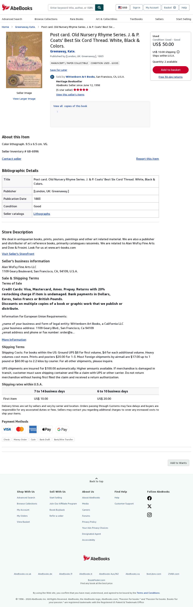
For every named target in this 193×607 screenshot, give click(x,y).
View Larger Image (24, 98)
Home (5, 26)
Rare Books (76, 18)
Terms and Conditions (148, 592)
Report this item (147, 158)
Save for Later (58, 69)
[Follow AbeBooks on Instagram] (149, 515)
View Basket (23, 521)
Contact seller (11, 158)
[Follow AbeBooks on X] (149, 506)
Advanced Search (12, 18)
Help (184, 7)
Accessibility (88, 539)
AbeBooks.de (45, 573)
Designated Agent (91, 533)
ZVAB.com (173, 573)
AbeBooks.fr (65, 573)
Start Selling (183, 18)
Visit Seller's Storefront (18, 254)
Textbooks (136, 18)
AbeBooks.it (85, 573)
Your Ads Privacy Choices (95, 527)
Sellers (159, 18)
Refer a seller (56, 515)
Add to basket (171, 70)
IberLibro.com (154, 573)
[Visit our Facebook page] (149, 498)
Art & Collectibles (106, 18)
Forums (86, 515)
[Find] (99, 7)
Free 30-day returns (171, 76)
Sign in (136, 7)
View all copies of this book (70, 105)
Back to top (96, 481)
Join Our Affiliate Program (63, 503)
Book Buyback (57, 509)
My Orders (22, 515)
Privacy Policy (89, 521)
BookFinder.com (96, 582)
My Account (152, 7)
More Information (14, 339)
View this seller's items (70, 94)
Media (85, 503)
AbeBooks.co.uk (22, 573)
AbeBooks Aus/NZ (109, 573)
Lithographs (42, 214)
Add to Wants (178, 462)
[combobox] (71, 7)
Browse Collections (46, 18)
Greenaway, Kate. (25, 26)
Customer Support (124, 503)
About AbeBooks (91, 497)
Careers (86, 509)
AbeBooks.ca (133, 573)
